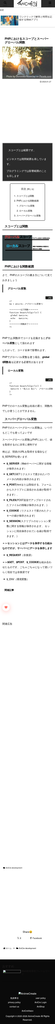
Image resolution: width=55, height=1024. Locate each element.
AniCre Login (41, 1002)
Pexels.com (45, 76)
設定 (2, 10)
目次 (23, 189)
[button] (48, 627)
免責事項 (14, 997)
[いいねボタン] (6, 607)
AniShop (41, 1006)
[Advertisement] (27, 112)
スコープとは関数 (25, 195)
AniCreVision (27, 1010)
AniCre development (14, 867)
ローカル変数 (25, 210)
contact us (14, 1006)
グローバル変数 (27, 205)
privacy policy (14, 1002)
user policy (41, 997)
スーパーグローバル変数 (29, 215)
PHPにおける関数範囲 (28, 200)
